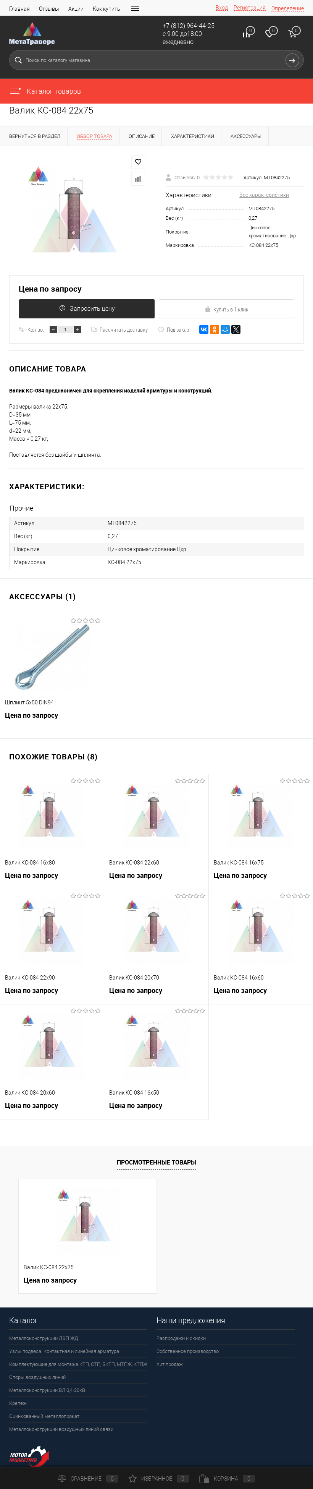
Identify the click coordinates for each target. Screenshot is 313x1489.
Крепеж (18, 1403)
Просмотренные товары (156, 1162)
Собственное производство (187, 1351)
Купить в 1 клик (230, 309)
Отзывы (49, 9)
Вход (222, 8)
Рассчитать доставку (124, 329)
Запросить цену (92, 308)
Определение (287, 8)
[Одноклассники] (214, 329)
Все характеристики (264, 195)
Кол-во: (35, 329)
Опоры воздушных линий (37, 1377)
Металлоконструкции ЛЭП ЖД (43, 1338)
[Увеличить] (78, 219)
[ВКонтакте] (203, 329)
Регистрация (250, 8)
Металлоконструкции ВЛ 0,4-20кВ (47, 1390)
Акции (76, 9)
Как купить (106, 9)
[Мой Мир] (225, 329)
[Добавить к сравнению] (138, 179)
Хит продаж (169, 1364)
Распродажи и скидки (181, 1338)
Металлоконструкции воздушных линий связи (61, 1429)
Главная (19, 9)
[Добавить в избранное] (138, 162)
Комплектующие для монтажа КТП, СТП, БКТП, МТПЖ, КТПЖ (78, 1364)
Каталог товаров (53, 91)
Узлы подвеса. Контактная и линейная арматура (64, 1351)
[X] (235, 329)
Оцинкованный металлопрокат (44, 1416)
